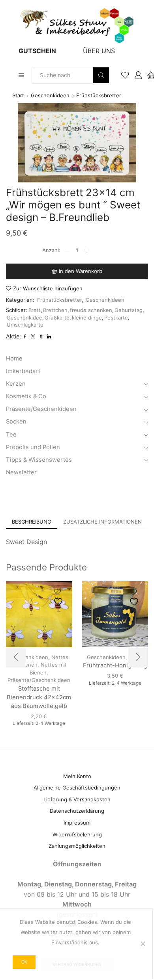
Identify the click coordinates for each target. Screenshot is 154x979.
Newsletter (21, 472)
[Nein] (142, 943)
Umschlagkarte (25, 324)
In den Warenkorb (80, 271)
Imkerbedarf (23, 371)
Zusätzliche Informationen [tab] (102, 521)
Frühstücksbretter (98, 95)
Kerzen (16, 383)
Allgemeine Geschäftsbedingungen (77, 787)
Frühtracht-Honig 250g (115, 665)
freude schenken (91, 310)
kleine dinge (87, 317)
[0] (147, 75)
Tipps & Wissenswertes (39, 459)
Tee (11, 434)
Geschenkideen (50, 95)
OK (24, 962)
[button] (16, 657)
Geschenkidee (24, 317)
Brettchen (55, 310)
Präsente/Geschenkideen (41, 408)
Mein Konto (77, 776)
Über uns (99, 51)
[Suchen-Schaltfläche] (101, 75)
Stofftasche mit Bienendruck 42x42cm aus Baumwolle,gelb (39, 697)
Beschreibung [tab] (31, 521)
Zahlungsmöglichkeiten (77, 846)
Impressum (77, 822)
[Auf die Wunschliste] (59, 597)
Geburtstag (129, 310)
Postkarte (116, 317)
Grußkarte (57, 317)
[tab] (31, 522)
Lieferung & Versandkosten (77, 799)
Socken (16, 421)
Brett (34, 310)
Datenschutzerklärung (77, 811)
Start (18, 95)
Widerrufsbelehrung (77, 834)
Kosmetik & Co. (27, 396)
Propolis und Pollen (33, 447)
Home (14, 358)
